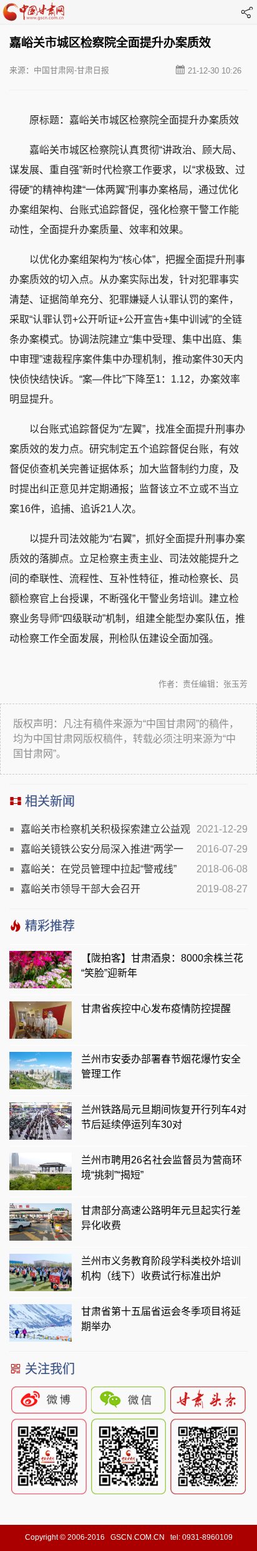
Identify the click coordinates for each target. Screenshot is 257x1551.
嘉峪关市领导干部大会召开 (80, 889)
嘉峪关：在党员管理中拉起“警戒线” (99, 869)
